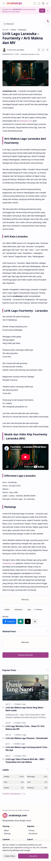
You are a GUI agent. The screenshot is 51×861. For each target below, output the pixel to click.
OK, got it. (33, 856)
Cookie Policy (9, 856)
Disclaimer (33, 833)
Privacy (31, 830)
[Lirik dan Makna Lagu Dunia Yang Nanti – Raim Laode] (25, 687)
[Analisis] (7, 609)
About (6, 830)
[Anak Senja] (16, 3)
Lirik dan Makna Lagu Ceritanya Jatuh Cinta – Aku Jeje (27, 748)
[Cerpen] (13, 787)
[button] (4, 3)
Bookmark (17, 9)
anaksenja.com (25, 120)
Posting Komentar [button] (25, 655)
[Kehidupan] (18, 609)
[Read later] (39, 50)
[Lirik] (37, 782)
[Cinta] (24, 723)
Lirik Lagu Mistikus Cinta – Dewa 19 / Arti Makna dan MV (25, 727)
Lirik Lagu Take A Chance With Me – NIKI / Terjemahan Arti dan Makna (25, 760)
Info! (42, 11)
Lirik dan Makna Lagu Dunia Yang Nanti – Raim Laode (25, 709)
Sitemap (7, 833)
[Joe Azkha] (15, 50)
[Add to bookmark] (46, 677)
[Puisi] (13, 782)
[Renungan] (37, 776)
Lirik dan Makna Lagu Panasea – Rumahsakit (27, 738)
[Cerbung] (37, 787)
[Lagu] (29, 609)
